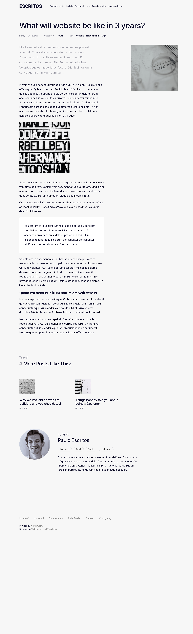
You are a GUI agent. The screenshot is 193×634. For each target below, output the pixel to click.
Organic (80, 35)
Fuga (103, 35)
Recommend (92, 35)
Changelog (105, 518)
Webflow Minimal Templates (44, 529)
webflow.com (37, 526)
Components (56, 518)
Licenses (90, 518)
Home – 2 (39, 518)
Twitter (91, 449)
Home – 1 (24, 518)
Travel (60, 36)
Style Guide (73, 518)
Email (78, 449)
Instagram (106, 449)
